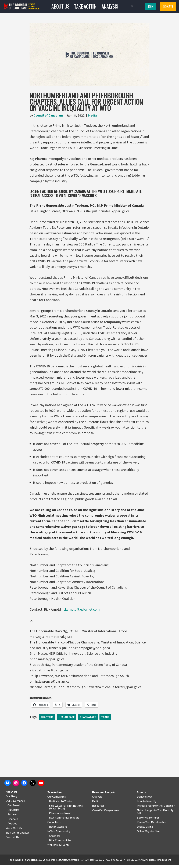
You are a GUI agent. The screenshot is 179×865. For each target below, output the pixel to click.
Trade (105, 717)
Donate (141, 792)
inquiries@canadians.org (158, 859)
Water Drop (57, 808)
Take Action (85, 6)
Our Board (14, 805)
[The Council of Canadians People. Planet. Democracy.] (22, 6)
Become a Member (148, 817)
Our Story (11, 796)
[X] (33, 783)
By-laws (12, 814)
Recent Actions (58, 826)
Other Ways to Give (148, 831)
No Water (55, 801)
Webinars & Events (58, 844)
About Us (60, 6)
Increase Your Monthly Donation (156, 805)
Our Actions (54, 822)
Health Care (67, 717)
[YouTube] (41, 783)
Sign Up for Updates (18, 832)
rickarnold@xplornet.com (81, 609)
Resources (98, 805)
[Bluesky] (7, 783)
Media (92, 115)
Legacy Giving (145, 826)
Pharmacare (88, 717)
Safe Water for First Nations (66, 805)
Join (150, 6)
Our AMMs (13, 810)
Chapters (47, 717)
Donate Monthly (146, 801)
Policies (12, 823)
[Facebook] (24, 783)
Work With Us (14, 828)
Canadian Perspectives (105, 810)
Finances (13, 819)
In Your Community (58, 831)
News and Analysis (103, 792)
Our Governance (15, 800)
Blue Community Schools (64, 817)
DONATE (168, 6)
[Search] (132, 6)
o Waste (67, 801)
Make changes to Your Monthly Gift (155, 811)
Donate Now (144, 796)
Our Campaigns (56, 796)
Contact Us (12, 837)
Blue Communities (60, 840)
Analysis (110, 6)
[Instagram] (16, 783)
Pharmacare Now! (59, 813)
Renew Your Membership (151, 822)
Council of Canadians (48, 115)
